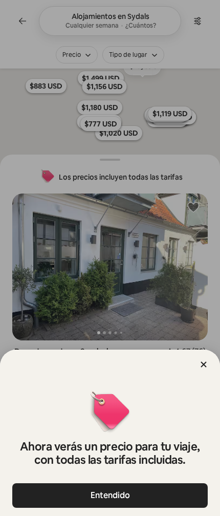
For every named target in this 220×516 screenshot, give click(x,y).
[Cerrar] (204, 364)
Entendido (110, 495)
